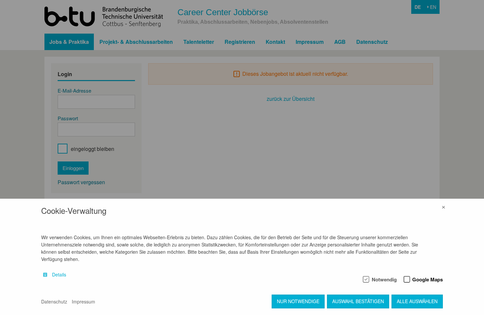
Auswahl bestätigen (358, 301)
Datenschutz (54, 301)
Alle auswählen (417, 301)
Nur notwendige (298, 301)
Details (59, 275)
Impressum (83, 301)
